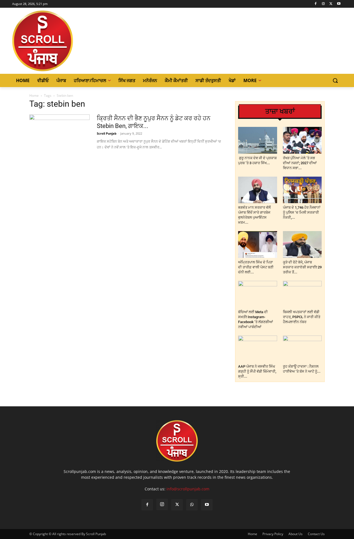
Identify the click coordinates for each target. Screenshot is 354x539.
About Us (295, 534)
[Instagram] (323, 4)
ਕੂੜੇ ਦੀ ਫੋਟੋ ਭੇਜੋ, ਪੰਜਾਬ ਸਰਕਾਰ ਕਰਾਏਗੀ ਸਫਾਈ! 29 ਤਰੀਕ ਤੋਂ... (302, 267)
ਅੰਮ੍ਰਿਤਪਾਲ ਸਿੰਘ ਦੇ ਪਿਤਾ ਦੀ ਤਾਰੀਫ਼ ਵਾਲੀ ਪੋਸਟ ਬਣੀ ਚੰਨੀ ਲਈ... (256, 267)
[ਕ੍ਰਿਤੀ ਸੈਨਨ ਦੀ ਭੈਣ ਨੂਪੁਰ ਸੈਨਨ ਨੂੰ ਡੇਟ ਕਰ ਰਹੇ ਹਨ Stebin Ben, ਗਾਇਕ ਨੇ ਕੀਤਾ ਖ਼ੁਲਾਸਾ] (59, 135)
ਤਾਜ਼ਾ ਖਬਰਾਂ (280, 111)
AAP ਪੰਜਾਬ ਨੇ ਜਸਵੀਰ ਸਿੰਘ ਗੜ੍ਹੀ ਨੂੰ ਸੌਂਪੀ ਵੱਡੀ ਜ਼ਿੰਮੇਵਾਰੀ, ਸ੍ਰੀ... (257, 371)
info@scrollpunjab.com (187, 488)
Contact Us (316, 534)
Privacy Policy (272, 534)
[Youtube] (338, 4)
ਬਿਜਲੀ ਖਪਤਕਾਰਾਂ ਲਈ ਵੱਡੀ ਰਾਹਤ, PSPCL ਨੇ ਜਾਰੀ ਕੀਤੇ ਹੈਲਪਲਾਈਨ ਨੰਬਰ (301, 317)
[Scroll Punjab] (61, 41)
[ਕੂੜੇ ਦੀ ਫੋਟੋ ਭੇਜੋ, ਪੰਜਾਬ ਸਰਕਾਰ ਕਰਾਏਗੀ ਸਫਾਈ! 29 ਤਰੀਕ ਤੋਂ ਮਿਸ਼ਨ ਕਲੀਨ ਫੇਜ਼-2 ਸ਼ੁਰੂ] (302, 244)
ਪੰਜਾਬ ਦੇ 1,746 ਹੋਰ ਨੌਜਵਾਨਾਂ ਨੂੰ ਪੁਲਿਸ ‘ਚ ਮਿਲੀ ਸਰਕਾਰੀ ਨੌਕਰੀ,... (302, 212)
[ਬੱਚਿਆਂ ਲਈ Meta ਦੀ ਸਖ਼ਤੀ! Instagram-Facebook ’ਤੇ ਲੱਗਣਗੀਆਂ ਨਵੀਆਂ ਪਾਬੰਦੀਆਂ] (257, 294)
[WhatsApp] (191, 504)
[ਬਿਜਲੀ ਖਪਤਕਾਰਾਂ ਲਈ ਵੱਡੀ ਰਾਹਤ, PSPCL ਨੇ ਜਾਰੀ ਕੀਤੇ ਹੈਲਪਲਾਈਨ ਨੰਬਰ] (302, 294)
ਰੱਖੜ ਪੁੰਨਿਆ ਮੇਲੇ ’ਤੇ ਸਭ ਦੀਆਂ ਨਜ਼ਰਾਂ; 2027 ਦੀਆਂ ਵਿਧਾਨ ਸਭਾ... (300, 163)
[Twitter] (331, 4)
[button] (335, 80)
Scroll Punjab (106, 133)
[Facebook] (316, 4)
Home (34, 95)
